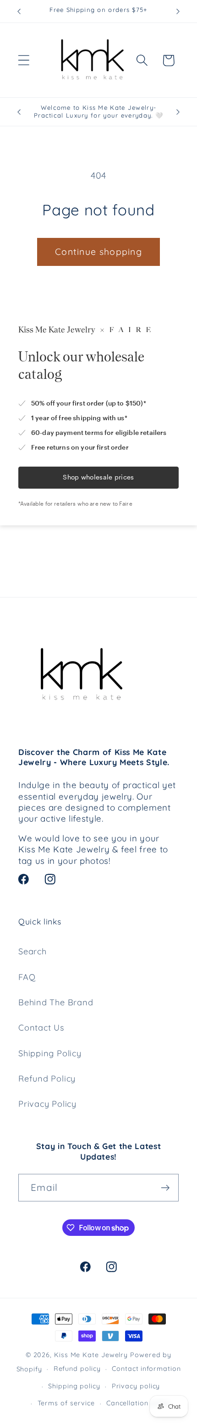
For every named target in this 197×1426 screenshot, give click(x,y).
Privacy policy (136, 1386)
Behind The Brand (55, 1002)
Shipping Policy (50, 1053)
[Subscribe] (165, 1188)
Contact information (146, 1368)
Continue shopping (98, 251)
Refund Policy (47, 1078)
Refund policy (77, 1368)
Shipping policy (74, 1386)
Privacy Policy (47, 1104)
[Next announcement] (178, 11)
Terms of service (66, 1403)
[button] (24, 60)
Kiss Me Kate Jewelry (91, 1355)
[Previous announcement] (19, 11)
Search (32, 951)
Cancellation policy (138, 1403)
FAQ (26, 977)
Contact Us (41, 1027)
